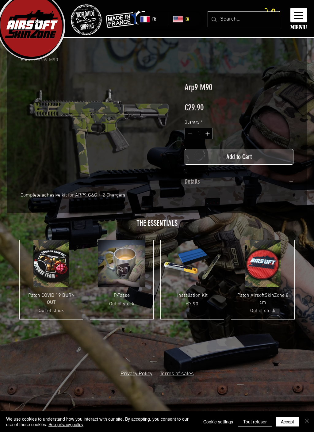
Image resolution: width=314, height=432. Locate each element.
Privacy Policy (136, 374)
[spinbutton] (198, 133)
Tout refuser (255, 422)
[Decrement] (189, 133)
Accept (287, 422)
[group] (157, 279)
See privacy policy (65, 424)
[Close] (306, 421)
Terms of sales (177, 374)
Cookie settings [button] (218, 422)
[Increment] (208, 133)
